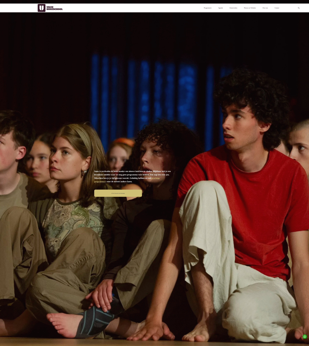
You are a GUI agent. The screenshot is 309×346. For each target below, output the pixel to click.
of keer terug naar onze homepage (118, 193)
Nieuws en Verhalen (250, 8)
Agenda (220, 8)
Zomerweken (233, 8)
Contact (277, 8)
